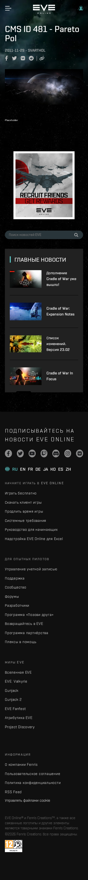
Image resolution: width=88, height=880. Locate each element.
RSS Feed (13, 792)
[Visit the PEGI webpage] (13, 846)
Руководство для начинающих (31, 529)
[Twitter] (20, 453)
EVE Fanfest (15, 709)
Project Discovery (20, 727)
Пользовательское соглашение (32, 774)
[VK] (79, 453)
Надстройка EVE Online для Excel (34, 539)
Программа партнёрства (26, 633)
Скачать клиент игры (23, 502)
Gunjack (11, 690)
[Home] (44, 12)
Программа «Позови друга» (29, 615)
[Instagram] (67, 453)
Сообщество (15, 587)
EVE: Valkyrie (16, 681)
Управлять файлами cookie (27, 800)
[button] (81, 8)
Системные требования (25, 520)
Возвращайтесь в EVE (24, 624)
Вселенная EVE (18, 672)
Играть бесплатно (21, 493)
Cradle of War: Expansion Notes (60, 311)
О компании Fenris (21, 764)
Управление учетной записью (31, 569)
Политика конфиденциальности (33, 783)
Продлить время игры (24, 511)
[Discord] (55, 453)
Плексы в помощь (20, 642)
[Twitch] (44, 453)
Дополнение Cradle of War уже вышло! (61, 279)
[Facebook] (8, 453)
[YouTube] (32, 453)
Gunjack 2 (13, 699)
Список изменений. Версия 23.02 (58, 344)
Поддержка (15, 578)
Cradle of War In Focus (59, 376)
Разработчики (17, 605)
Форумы (12, 596)
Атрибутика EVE (19, 718)
